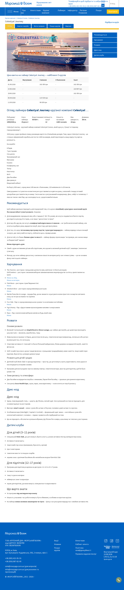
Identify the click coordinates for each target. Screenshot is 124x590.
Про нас (23, 11)
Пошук (98, 10)
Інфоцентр (72, 10)
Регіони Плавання (83, 11)
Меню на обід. (12, 278)
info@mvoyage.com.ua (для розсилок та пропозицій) (22, 570)
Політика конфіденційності (83, 549)
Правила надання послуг (86, 554)
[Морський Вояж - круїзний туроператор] (18, 3)
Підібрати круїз (112, 22)
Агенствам (80, 540)
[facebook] (111, 540)
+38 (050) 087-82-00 (94, 6)
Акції (56, 540)
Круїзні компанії (45, 11)
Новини (57, 544)
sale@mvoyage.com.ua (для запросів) (20, 566)
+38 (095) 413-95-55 (76, 6)
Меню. (9, 286)
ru (103, 1)
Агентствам (35, 10)
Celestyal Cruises (22, 18)
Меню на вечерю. (13, 280)
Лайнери (61, 10)
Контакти (113, 11)
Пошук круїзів (57, 549)
